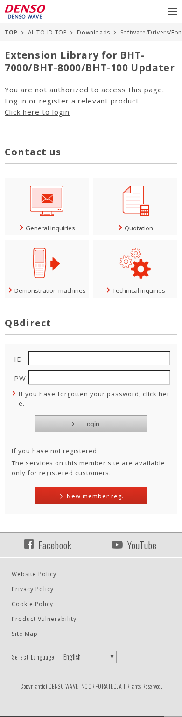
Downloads (93, 32)
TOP (11, 32)
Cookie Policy (32, 604)
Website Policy (34, 574)
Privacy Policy (33, 589)
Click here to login (37, 112)
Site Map (25, 634)
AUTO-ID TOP (47, 32)
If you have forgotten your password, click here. (94, 399)
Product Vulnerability (44, 619)
